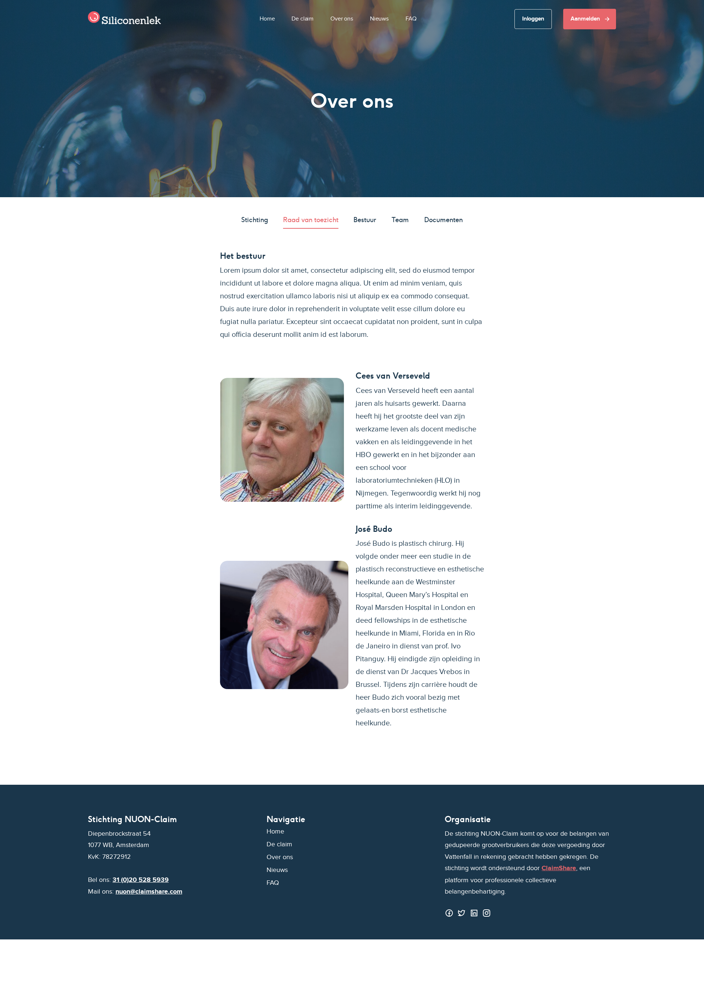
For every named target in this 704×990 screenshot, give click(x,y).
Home (267, 18)
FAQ (411, 18)
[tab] (254, 220)
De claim (303, 18)
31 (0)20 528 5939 (141, 880)
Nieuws (379, 18)
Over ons (341, 18)
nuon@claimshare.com (148, 892)
